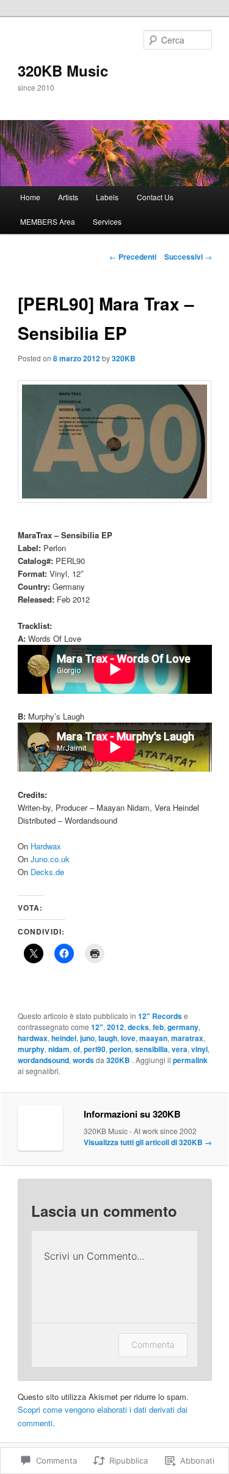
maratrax (187, 1037)
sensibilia (151, 1049)
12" (97, 1026)
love (128, 1037)
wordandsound (43, 1060)
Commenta (153, 1344)
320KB (124, 358)
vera (179, 1049)
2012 (115, 1026)
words (83, 1060)
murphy (31, 1049)
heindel (63, 1037)
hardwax (33, 1037)
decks (138, 1026)
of (76, 1049)
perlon (120, 1049)
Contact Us (155, 197)
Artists (68, 197)
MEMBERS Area (47, 221)
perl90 (95, 1049)
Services (107, 221)
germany (182, 1026)
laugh (107, 1037)
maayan (153, 1037)
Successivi (188, 256)
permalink (190, 1060)
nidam (59, 1049)
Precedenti (132, 256)
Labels (107, 197)
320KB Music (63, 70)
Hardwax (46, 846)
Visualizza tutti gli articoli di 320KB (148, 1142)
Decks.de (47, 872)
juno (87, 1037)
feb (158, 1026)
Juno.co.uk (50, 859)
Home (30, 197)
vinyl (199, 1049)
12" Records (160, 1015)
